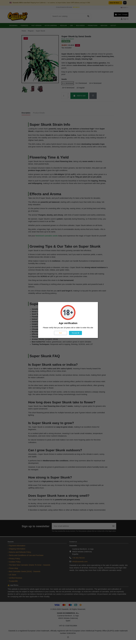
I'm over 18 (75, 333)
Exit (60, 333)
